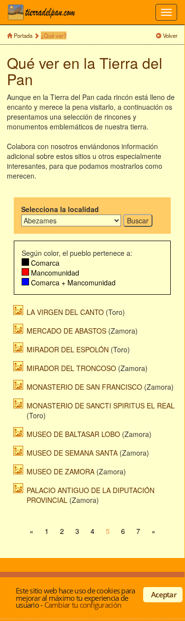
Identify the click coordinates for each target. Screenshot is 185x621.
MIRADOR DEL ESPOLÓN (68, 349)
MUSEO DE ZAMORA (60, 471)
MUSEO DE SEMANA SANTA (72, 453)
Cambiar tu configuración (82, 605)
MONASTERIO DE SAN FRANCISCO (84, 387)
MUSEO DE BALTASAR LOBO (73, 434)
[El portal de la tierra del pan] (44, 12)
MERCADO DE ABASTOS (66, 331)
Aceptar (163, 594)
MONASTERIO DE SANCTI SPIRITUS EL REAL (101, 405)
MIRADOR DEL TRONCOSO (71, 368)
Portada (23, 35)
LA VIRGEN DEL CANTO (65, 312)
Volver (170, 35)
